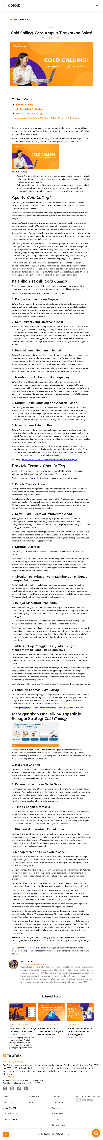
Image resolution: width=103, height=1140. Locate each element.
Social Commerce (10, 1119)
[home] (11, 5)
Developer (56, 1108)
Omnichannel (8, 1102)
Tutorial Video (57, 1114)
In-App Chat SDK (9, 1108)
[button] (97, 6)
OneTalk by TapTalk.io (30, 947)
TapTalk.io (27, 890)
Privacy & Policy (58, 1119)
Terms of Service (58, 1125)
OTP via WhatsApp (10, 1114)
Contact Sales (57, 1102)
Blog (31, 1102)
